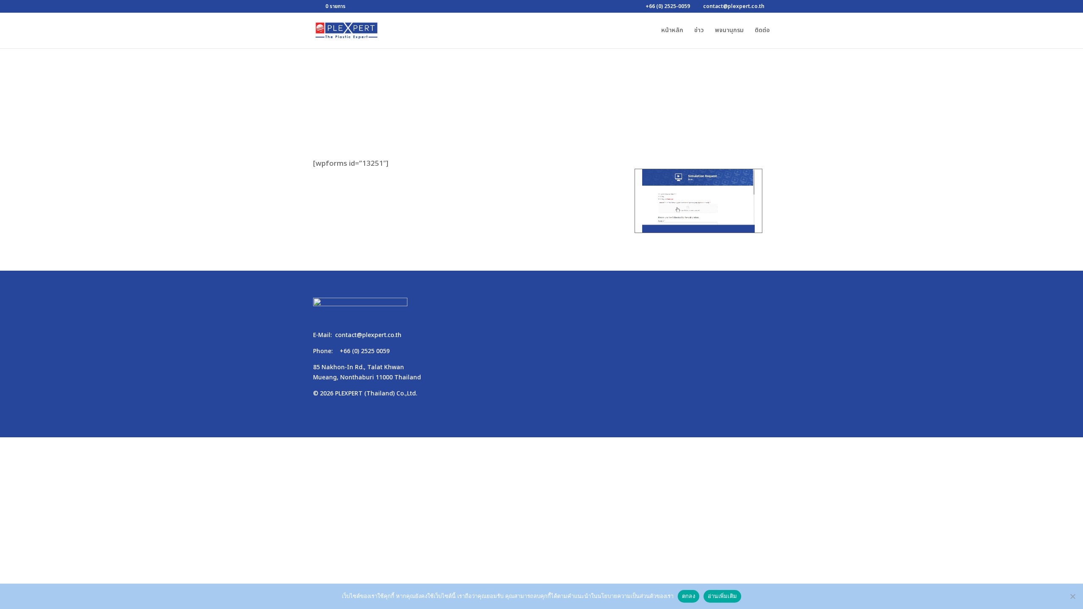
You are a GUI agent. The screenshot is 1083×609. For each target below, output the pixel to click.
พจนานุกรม (729, 31)
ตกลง (688, 596)
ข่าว (699, 31)
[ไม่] (1072, 596)
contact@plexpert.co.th (368, 335)
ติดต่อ (762, 31)
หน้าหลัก (672, 31)
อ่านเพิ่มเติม (722, 596)
